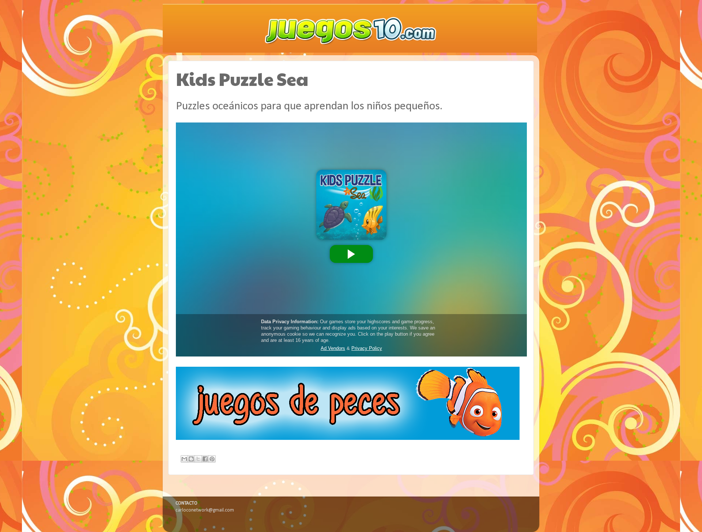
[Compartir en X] (198, 459)
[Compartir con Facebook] (205, 459)
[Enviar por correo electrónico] (184, 459)
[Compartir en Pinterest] (212, 459)
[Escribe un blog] (191, 459)
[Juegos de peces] (348, 438)
